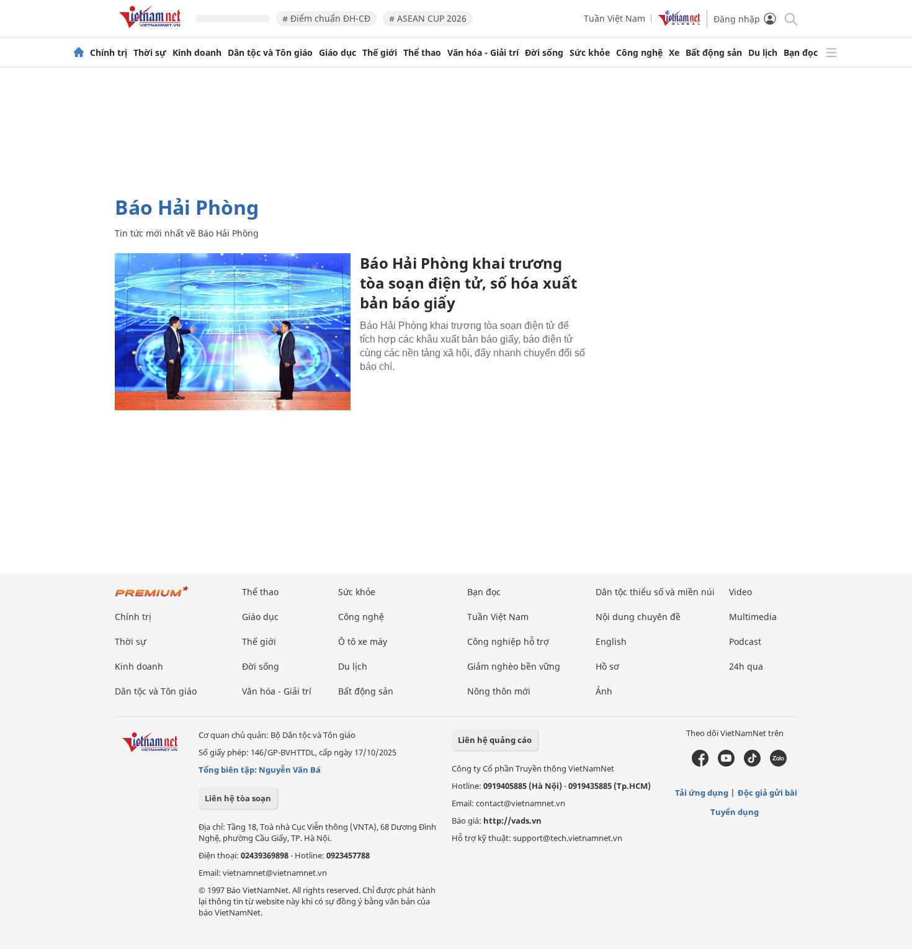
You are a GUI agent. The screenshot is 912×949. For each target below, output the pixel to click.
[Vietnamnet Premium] (152, 597)
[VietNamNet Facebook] (700, 763)
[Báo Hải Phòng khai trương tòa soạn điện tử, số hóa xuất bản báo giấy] (233, 331)
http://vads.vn (512, 820)
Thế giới (379, 52)
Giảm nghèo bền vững (513, 666)
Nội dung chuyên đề (638, 617)
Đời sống (544, 52)
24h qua (746, 666)
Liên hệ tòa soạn (238, 798)
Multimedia (753, 617)
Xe (674, 52)
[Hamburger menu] (831, 52)
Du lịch (762, 52)
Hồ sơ (607, 666)
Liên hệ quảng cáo (495, 739)
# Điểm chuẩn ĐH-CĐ (326, 18)
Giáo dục (337, 52)
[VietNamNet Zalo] (778, 763)
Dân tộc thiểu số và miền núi (655, 592)
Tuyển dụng (734, 811)
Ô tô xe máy (362, 641)
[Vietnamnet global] (679, 23)
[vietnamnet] (152, 30)
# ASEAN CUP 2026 (428, 18)
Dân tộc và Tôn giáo (270, 52)
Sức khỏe (590, 52)
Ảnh (604, 691)
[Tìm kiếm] (790, 18)
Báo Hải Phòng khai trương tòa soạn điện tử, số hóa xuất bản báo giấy (468, 283)
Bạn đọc (801, 52)
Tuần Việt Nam (614, 18)
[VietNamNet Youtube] (726, 763)
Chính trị (108, 52)
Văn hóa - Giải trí (483, 52)
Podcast (745, 641)
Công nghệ (639, 52)
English (611, 641)
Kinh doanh (196, 52)
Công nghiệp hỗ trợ (508, 641)
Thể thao (422, 52)
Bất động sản (714, 52)
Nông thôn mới (498, 691)
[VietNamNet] (79, 52)
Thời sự (149, 52)
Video (740, 592)
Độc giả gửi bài (767, 792)
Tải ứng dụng (701, 792)
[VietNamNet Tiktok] (752, 763)
